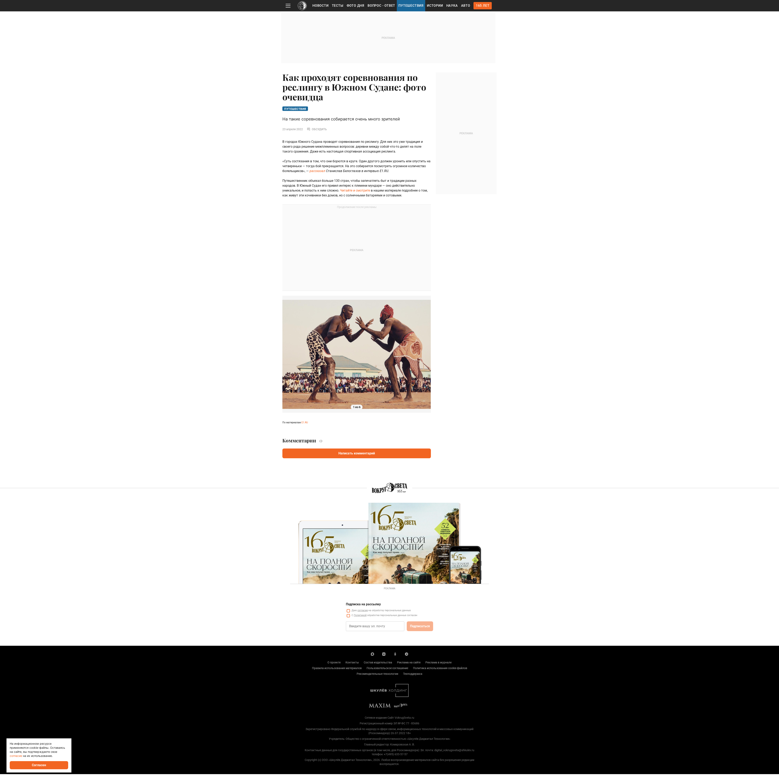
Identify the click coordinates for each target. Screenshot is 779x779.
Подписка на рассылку (363, 604)
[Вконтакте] (383, 653)
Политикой (360, 615)
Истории (435, 6)
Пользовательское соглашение (387, 668)
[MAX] (372, 653)
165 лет (483, 6)
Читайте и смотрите (355, 190)
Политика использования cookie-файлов (440, 668)
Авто (465, 6)
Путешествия (411, 6)
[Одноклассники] (395, 653)
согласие (362, 610)
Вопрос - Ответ (381, 6)
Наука (452, 6)
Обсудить (319, 129)
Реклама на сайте (409, 662)
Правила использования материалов (337, 668)
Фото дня (355, 6)
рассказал (317, 171)
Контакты (352, 662)
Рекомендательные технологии (377, 673)
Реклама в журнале (438, 662)
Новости (320, 6)
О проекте (334, 662)
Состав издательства (378, 662)
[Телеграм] (406, 653)
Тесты (337, 6)
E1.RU (304, 422)
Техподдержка (412, 673)
